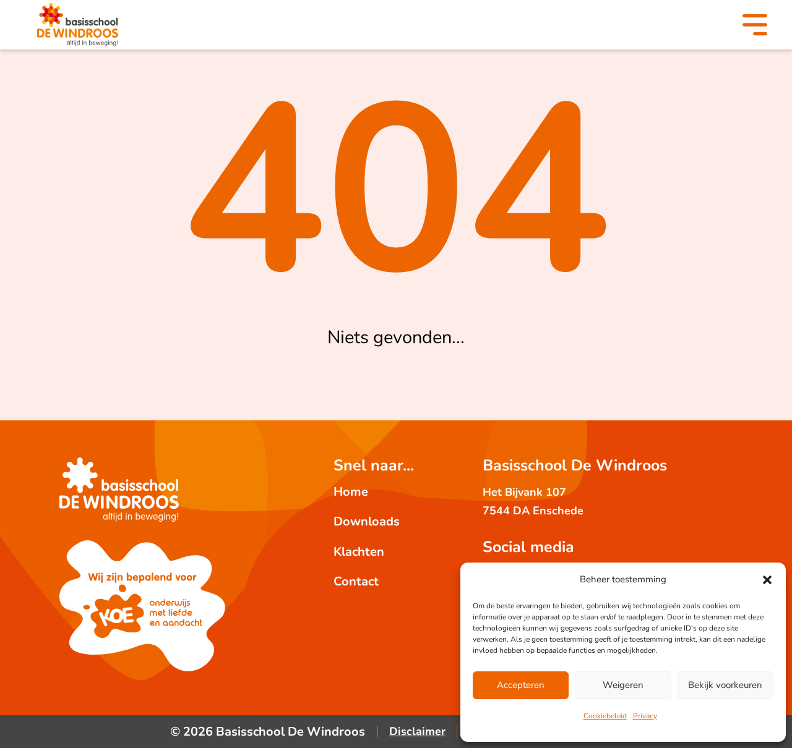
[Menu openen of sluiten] (754, 26)
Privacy (645, 716)
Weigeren (623, 685)
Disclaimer (417, 731)
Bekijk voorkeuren (725, 685)
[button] (767, 580)
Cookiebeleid (605, 716)
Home (351, 491)
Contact (356, 581)
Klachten (359, 551)
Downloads (367, 521)
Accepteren (520, 685)
